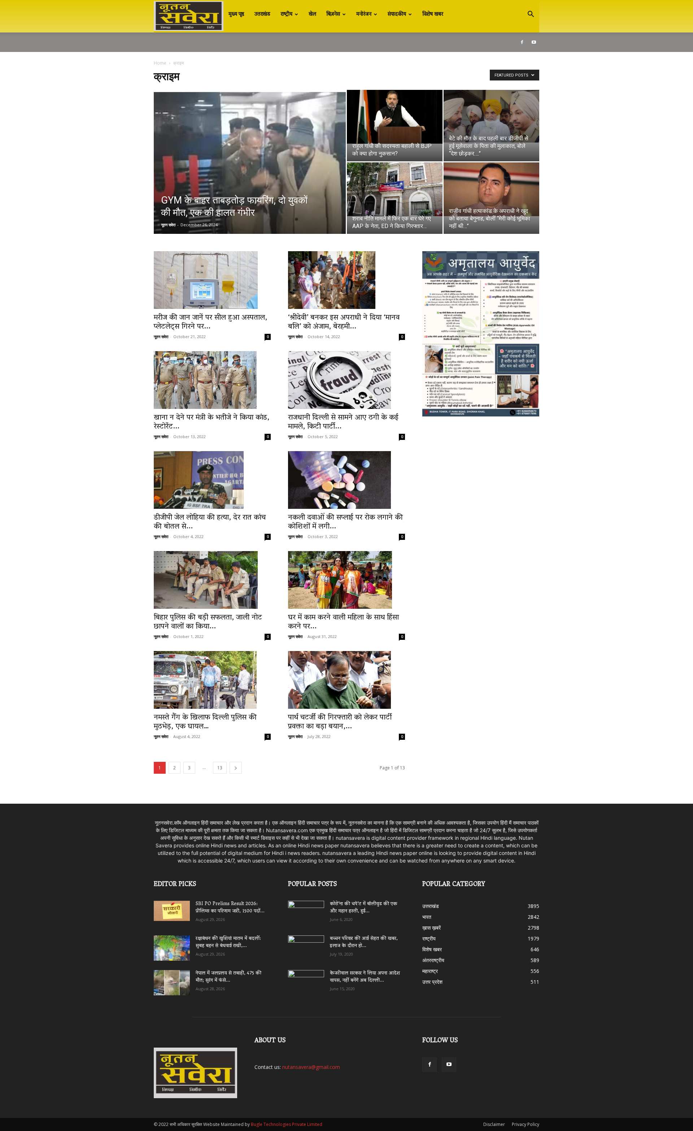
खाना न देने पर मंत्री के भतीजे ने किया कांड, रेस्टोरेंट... (211, 422)
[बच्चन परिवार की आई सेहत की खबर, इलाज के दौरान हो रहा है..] (306, 945)
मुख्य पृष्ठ (236, 14)
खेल (312, 14)
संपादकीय (397, 14)
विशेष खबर (432, 14)
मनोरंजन (363, 14)
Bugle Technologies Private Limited (286, 1124)
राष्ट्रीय (286, 14)
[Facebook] (522, 42)
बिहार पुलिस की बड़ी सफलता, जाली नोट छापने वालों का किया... (208, 622)
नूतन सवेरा (168, 224)
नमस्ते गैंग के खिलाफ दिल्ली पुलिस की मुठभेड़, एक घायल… (205, 722)
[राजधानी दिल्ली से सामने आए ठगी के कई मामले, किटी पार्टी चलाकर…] (346, 380)
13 (219, 768)
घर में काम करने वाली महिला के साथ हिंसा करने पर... (343, 622)
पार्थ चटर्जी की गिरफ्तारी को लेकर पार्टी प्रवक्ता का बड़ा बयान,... (340, 722)
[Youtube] (533, 42)
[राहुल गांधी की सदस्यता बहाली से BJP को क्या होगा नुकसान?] (395, 117)
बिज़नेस (333, 14)
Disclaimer (494, 1124)
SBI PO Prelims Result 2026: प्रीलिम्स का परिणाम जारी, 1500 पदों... (230, 907)
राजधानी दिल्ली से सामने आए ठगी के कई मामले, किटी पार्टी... (343, 422)
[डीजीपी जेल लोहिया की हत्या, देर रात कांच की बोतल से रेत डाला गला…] (212, 480)
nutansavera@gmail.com (311, 1067)
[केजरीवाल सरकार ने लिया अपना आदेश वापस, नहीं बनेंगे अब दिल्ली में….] (306, 980)
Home (160, 63)
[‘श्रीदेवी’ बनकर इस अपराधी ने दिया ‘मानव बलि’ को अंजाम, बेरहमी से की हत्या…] (346, 280)
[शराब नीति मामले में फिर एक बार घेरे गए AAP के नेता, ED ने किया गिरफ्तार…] (395, 189)
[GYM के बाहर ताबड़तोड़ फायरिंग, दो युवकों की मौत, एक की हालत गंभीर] (250, 173)
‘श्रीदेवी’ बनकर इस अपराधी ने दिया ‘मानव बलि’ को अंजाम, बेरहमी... (344, 322)
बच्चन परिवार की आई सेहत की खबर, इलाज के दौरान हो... (364, 942)
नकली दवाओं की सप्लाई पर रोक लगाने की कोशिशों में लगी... (345, 522)
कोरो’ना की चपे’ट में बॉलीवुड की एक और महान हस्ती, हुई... (363, 907)
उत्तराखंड (262, 14)
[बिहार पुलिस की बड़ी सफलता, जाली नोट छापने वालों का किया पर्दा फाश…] (212, 580)
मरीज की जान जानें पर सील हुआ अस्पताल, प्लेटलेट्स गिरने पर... (210, 322)
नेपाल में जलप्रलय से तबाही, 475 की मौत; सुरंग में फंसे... (228, 977)
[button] (530, 15)
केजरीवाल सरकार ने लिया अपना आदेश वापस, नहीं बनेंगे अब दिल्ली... (365, 977)
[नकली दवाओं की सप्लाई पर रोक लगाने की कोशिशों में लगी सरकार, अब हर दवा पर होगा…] (346, 480)
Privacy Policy (525, 1124)
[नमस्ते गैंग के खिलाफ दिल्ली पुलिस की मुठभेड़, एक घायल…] (212, 680)
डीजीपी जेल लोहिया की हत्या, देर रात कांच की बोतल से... (210, 522)
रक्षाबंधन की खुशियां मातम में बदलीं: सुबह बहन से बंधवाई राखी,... (228, 942)
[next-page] (236, 768)
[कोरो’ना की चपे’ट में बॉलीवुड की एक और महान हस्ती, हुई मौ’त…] (306, 910)
